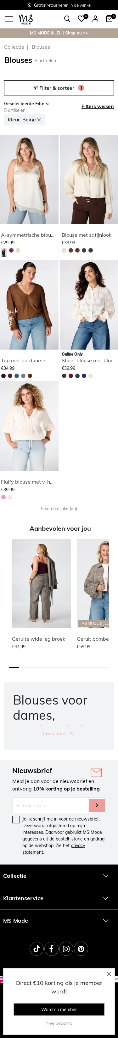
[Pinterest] (81, 949)
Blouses (41, 47)
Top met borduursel (24, 360)
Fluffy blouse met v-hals (29, 482)
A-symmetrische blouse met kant (39, 235)
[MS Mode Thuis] (25, 19)
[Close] (109, 973)
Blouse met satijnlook (86, 235)
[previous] (5, 180)
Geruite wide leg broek (38, 639)
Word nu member (59, 1009)
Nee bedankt (59, 1023)
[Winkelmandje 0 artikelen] (109, 18)
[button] (81, 18)
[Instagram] (66, 949)
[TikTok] (37, 949)
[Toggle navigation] (9, 19)
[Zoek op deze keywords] (67, 19)
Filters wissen (97, 106)
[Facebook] (51, 949)
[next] (52, 180)
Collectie (14, 47)
